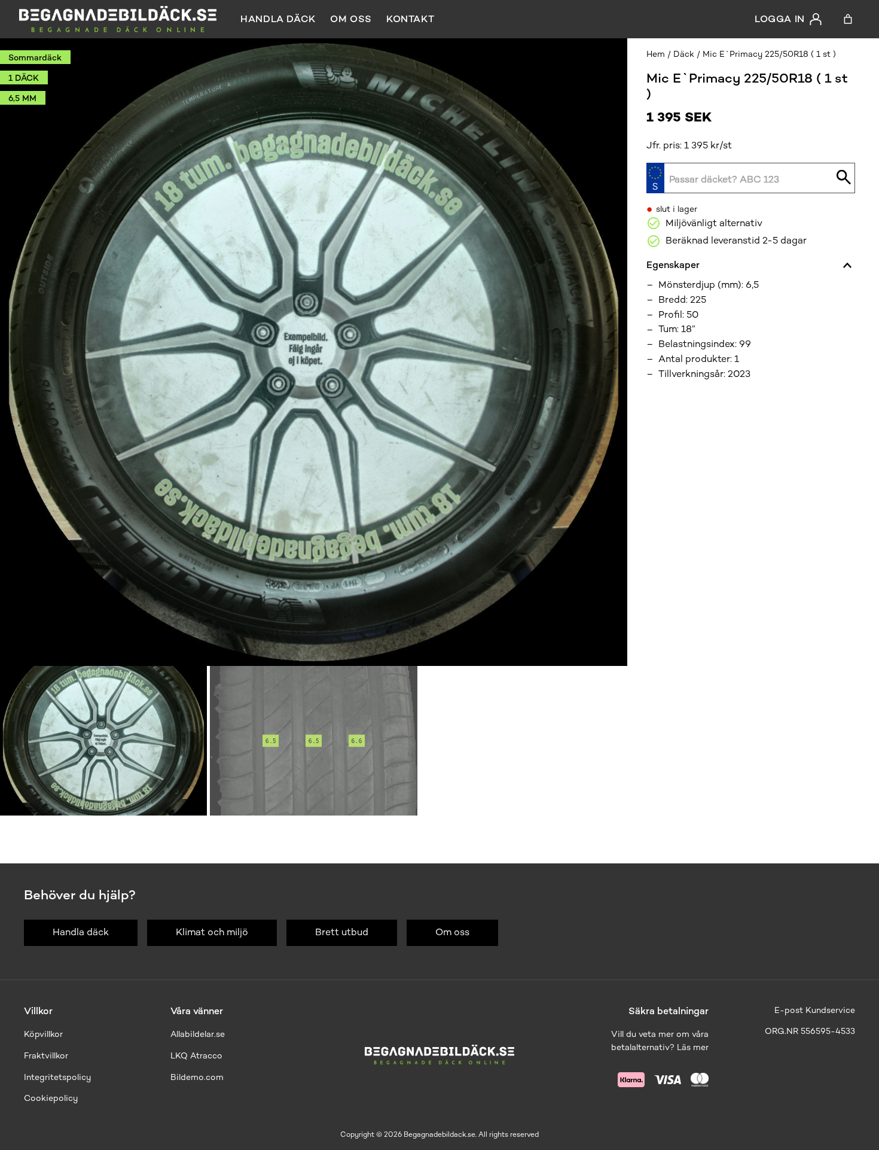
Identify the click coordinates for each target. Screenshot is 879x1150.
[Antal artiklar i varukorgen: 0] (848, 19)
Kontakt (410, 19)
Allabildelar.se (197, 1034)
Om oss (351, 19)
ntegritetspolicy (58, 1077)
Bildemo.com (197, 1077)
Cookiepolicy (51, 1098)
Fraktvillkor (46, 1056)
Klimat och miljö (212, 932)
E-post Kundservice (814, 1010)
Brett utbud (341, 932)
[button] (103, 741)
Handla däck (278, 19)
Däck (683, 54)
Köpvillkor (43, 1034)
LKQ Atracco (196, 1056)
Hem (655, 54)
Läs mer (693, 1047)
